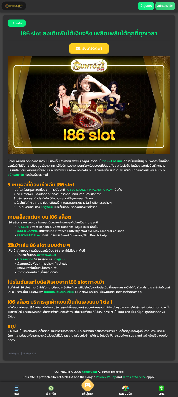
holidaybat (90, 371)
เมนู (16, 393)
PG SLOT (71, 189)
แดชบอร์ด (125, 393)
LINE (162, 393)
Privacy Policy (106, 377)
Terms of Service (134, 377)
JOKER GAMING (27, 231)
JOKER (83, 189)
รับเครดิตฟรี (91, 48)
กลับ (19, 23)
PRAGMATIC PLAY (101, 189)
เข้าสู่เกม (87, 393)
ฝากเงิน (51, 393)
